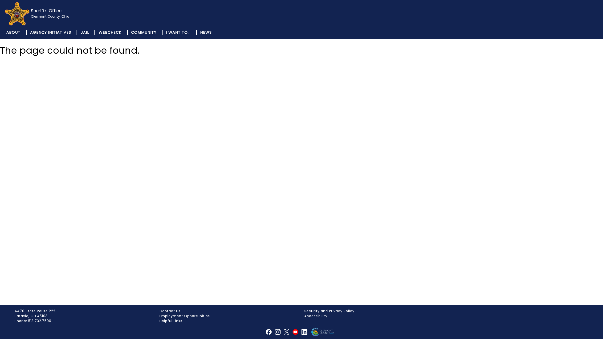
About (13, 32)
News (206, 32)
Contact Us (169, 311)
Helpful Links (170, 321)
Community (143, 32)
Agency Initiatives (50, 32)
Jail (85, 32)
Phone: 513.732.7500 (33, 321)
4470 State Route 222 (35, 311)
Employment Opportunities (184, 316)
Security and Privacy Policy (329, 311)
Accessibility (315, 316)
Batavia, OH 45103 (31, 316)
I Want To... (178, 32)
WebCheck (110, 32)
